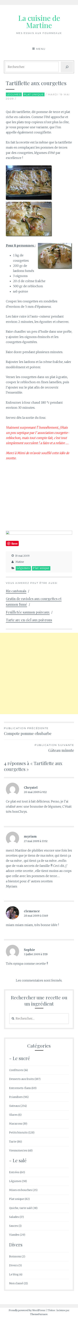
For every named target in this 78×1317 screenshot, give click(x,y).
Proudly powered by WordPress (27, 1310)
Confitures (16, 1070)
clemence (32, 911)
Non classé (16, 1283)
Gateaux (14, 1106)
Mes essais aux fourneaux (39, 33)
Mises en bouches (20, 1190)
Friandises (16, 1097)
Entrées (14, 1172)
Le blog (14, 1274)
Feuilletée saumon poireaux (28, 612)
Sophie (29, 950)
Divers (13, 1265)
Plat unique (34, 94)
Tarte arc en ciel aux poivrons (29, 620)
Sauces (13, 1225)
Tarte (12, 1141)
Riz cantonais (16, 591)
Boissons (15, 1256)
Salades (14, 1217)
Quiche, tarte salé (20, 1208)
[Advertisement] (39, 673)
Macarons (15, 1123)
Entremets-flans (20, 1088)
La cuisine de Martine (39, 21)
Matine (20, 562)
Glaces (13, 1114)
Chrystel (31, 787)
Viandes (14, 1234)
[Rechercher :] (39, 1018)
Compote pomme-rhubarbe (27, 731)
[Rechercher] (67, 66)
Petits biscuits (18, 1132)
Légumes (14, 94)
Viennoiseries (18, 1150)
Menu (41, 48)
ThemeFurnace (39, 1314)
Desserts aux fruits (21, 1079)
